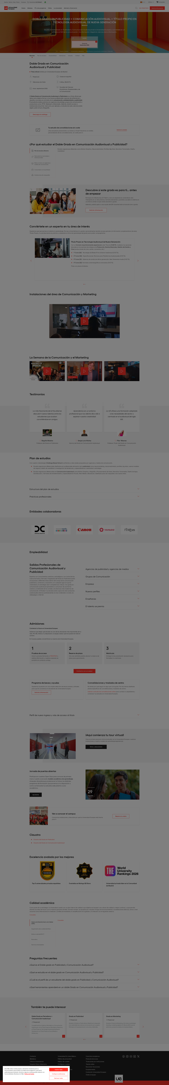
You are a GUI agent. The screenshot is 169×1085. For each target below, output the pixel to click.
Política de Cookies (29, 1074)
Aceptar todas (58, 1069)
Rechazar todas (58, 1078)
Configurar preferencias (58, 1074)
